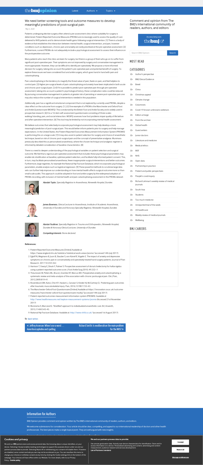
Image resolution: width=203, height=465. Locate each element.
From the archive (143, 120)
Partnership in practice (145, 166)
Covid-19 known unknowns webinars (152, 110)
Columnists (140, 105)
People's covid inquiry (145, 176)
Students (139, 195)
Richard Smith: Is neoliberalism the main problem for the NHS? (101, 328)
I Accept (180, 442)
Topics (109, 10)
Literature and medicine (146, 140)
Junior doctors (141, 135)
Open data (140, 161)
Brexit (137, 84)
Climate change (142, 99)
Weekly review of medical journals (150, 215)
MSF (137, 150)
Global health (141, 125)
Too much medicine (144, 200)
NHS (137, 156)
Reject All (180, 450)
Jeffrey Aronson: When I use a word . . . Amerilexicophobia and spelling (45, 328)
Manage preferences (180, 457)
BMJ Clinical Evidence (144, 79)
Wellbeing (139, 220)
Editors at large (142, 115)
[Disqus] (75, 368)
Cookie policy (15, 460)
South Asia (140, 189)
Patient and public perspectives (149, 171)
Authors (91, 10)
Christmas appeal (143, 94)
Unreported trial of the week (147, 205)
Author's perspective (144, 74)
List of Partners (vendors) (101, 450)
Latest (75, 10)
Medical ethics (141, 145)
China (138, 89)
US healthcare (141, 210)
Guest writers (33, 319)
